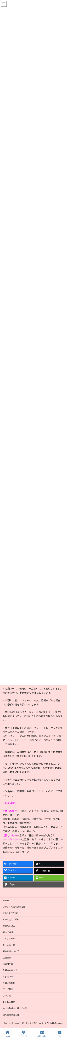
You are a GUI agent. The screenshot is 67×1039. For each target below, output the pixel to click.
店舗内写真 (8, 964)
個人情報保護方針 (11, 1014)
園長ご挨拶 (8, 932)
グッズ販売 (8, 989)
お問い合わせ (9, 983)
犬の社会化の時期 (11, 919)
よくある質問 (9, 1002)
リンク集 (7, 995)
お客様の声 (8, 976)
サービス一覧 (9, 945)
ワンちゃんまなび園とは (14, 907)
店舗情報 (7, 957)
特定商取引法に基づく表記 (15, 1008)
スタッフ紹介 (9, 938)
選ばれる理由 (9, 926)
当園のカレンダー (11, 970)
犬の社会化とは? (10, 913)
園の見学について (11, 951)
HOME (6, 900)
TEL (59, 1036)
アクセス (23, 1036)
